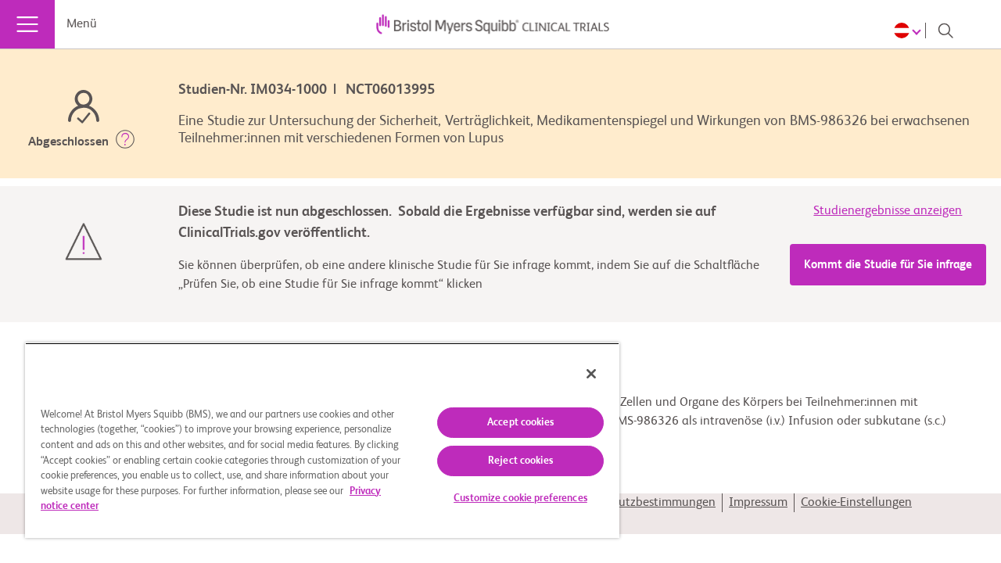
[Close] (591, 374)
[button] (125, 142)
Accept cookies (520, 423)
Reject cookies (520, 461)
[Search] (945, 30)
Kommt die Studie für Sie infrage (888, 265)
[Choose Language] (910, 30)
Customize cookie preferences (520, 498)
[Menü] (27, 24)
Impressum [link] (758, 503)
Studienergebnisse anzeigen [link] (887, 211)
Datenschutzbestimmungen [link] (642, 503)
